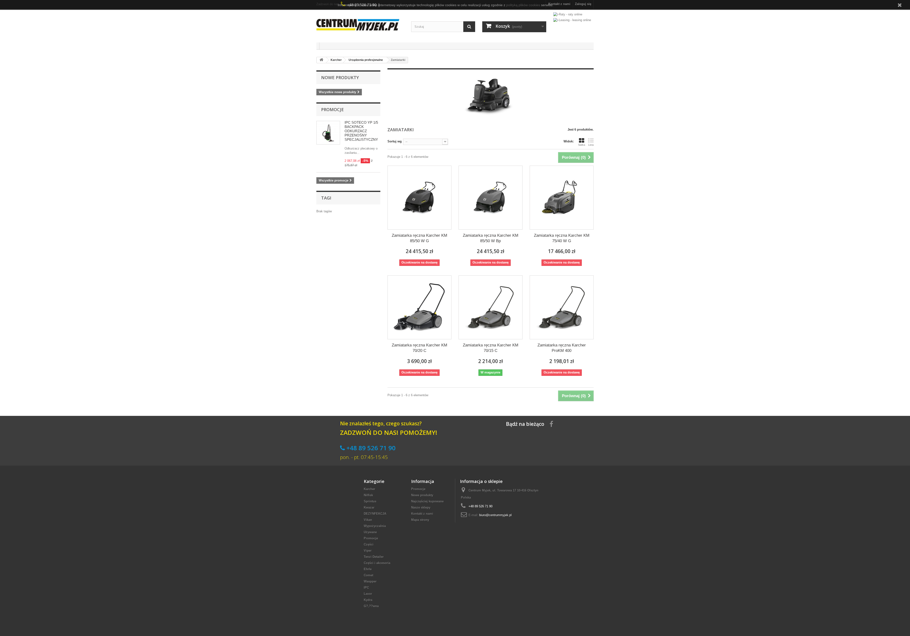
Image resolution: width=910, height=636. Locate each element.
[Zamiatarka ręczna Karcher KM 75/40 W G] (561, 197)
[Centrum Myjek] (360, 24)
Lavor (368, 593)
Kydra (368, 600)
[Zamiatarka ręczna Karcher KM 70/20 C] (419, 307)
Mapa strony (420, 520)
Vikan (368, 520)
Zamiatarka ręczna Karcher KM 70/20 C (419, 348)
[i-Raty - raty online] (567, 13)
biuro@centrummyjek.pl (495, 515)
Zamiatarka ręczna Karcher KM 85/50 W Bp (490, 238)
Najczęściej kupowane (427, 501)
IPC (366, 587)
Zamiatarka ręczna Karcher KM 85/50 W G (419, 238)
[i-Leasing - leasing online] (572, 20)
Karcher (369, 489)
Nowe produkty (340, 77)
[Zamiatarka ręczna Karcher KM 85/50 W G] (419, 197)
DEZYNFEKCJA (375, 513)
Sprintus (370, 501)
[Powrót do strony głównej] (321, 60)
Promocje (332, 109)
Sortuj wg (394, 141)
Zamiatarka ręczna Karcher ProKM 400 (561, 348)
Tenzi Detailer (374, 557)
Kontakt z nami (422, 513)
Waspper (370, 581)
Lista (591, 144)
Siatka (581, 144)
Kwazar (369, 507)
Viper (368, 550)
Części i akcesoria (377, 563)
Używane (370, 532)
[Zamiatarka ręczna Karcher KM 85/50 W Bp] (490, 197)
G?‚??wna (371, 606)
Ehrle (368, 569)
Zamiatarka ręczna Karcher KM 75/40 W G (561, 238)
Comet (368, 575)
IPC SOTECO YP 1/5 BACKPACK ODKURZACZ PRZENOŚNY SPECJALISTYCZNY (361, 130)
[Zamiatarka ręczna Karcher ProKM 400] (561, 307)
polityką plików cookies (523, 5)
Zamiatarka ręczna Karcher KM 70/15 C (490, 348)
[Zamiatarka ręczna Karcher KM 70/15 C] (490, 307)
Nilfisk (368, 495)
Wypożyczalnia (375, 526)
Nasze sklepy (420, 507)
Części (368, 544)
